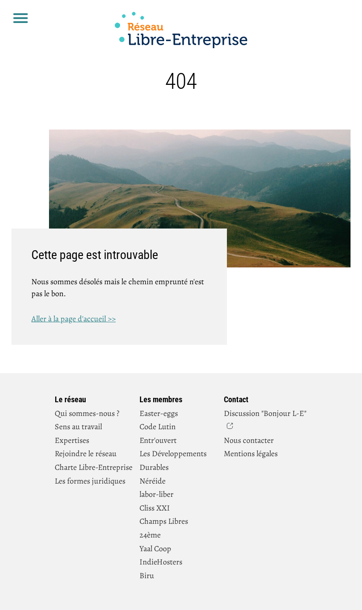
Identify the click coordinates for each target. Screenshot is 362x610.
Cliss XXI (155, 508)
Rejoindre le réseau (86, 453)
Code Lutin (158, 426)
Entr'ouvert (158, 440)
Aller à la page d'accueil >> (73, 318)
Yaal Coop (155, 548)
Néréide (153, 481)
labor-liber (156, 494)
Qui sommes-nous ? (87, 413)
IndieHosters (161, 562)
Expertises (72, 440)
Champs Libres (164, 521)
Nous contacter (249, 440)
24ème (150, 535)
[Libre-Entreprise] (181, 32)
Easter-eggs (159, 413)
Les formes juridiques (90, 481)
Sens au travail (78, 426)
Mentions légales (251, 453)
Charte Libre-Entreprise (93, 467)
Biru (147, 575)
